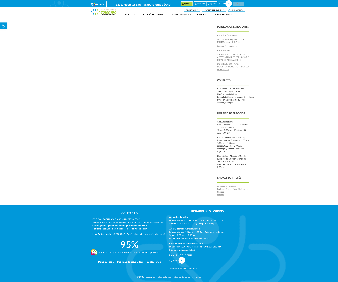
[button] (3, 25)
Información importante (227, 46)
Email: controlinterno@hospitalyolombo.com (148, 234)
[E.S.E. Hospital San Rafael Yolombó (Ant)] (104, 12)
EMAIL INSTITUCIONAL (180, 255)
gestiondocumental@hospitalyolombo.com (127, 226)
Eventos (220, 195)
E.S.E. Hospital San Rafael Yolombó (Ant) (143, 4)
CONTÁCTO (129, 213)
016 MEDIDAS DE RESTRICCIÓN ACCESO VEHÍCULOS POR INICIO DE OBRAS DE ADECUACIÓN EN (233, 57)
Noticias (220, 192)
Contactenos (154, 262)
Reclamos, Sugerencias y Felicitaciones (232, 189)
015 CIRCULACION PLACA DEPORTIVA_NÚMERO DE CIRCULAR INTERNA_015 (233, 67)
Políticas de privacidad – (131, 262)
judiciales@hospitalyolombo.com (132, 229)
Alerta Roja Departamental (228, 35)
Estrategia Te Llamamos (226, 186)
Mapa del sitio (106, 262)
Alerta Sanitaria (223, 50)
